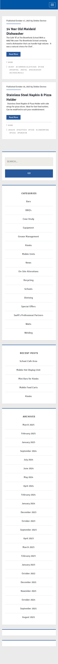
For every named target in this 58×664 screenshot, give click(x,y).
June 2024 (28, 468)
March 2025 (28, 424)
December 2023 (28, 512)
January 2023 (28, 564)
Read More (15, 55)
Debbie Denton (39, 20)
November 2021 (28, 591)
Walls (28, 324)
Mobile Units (28, 254)
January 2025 (28, 442)
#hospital (14, 70)
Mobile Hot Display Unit (28, 370)
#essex (11, 130)
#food (41, 67)
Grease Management (28, 236)
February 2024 (28, 494)
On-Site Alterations (28, 271)
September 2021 (28, 608)
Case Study (28, 219)
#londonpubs (42, 130)
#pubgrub (22, 133)
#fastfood (22, 130)
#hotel (24, 70)
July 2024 (28, 459)
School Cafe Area (28, 361)
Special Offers (28, 306)
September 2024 (28, 451)
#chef (11, 67)
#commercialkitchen (26, 67)
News (10, 62)
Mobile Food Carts (28, 387)
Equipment (28, 227)
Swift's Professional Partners (28, 315)
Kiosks (28, 245)
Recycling (28, 280)
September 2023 (28, 529)
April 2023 (28, 538)
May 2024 (28, 477)
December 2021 (28, 582)
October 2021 (28, 599)
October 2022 (28, 573)
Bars (28, 201)
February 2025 (28, 433)
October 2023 (28, 521)
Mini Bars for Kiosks (28, 378)
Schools (28, 289)
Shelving (28, 297)
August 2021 (28, 617)
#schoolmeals (17, 73)
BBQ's (28, 210)
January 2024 (28, 503)
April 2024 (28, 486)
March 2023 (28, 547)
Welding (28, 332)
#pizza (13, 133)
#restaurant (35, 70)
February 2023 (28, 556)
